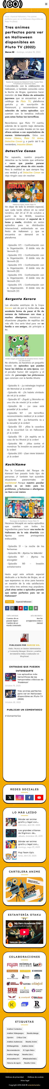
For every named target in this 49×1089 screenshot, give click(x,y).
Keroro (8, 308)
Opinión (10, 1037)
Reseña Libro (27, 1054)
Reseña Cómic (29, 1063)
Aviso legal (25, 1080)
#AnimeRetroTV (13, 1059)
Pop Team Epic (26, 852)
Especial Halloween (18, 16)
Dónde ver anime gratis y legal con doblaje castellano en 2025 (30, 843)
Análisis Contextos (14, 1029)
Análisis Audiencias (14, 1042)
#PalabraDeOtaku (30, 1059)
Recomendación (13, 1050)
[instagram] (20, 797)
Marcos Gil (9, 52)
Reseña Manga (32, 1033)
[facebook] (29, 797)
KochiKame (10, 482)
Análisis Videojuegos (15, 1033)
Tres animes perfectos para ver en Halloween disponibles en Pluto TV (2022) (30, 695)
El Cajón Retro (28, 1050)
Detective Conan (13, 141)
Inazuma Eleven (24, 144)
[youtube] (39, 797)
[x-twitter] (10, 797)
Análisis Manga (13, 1054)
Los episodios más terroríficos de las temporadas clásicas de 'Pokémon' (30, 678)
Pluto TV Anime (33, 138)
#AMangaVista (13, 1046)
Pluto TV (26, 101)
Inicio (7, 16)
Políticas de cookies (36, 1077)
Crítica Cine (21, 1037)
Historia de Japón (14, 1063)
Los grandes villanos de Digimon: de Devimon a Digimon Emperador (29, 831)
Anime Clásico (13, 138)
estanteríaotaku (34, 1085)
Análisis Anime (27, 1046)
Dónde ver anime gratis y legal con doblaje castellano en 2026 (30, 820)
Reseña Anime (31, 1042)
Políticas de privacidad (15, 1077)
